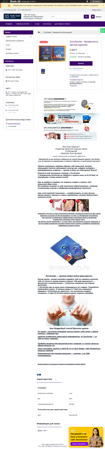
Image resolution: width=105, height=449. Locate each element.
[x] (40, 375)
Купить (81, 63)
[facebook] (38, 375)
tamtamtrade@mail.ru (14, 123)
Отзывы (8, 49)
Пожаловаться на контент (59, 446)
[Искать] (86, 17)
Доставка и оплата (62, 24)
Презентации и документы (15, 41)
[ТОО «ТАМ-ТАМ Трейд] (12, 18)
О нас (37, 24)
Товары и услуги (22, 24)
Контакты (47, 24)
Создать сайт (25, 1)
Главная (9, 24)
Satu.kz (61, 444)
